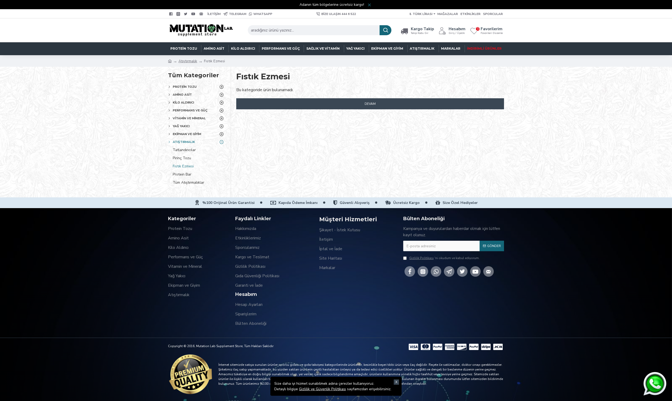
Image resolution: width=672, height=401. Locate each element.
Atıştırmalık (187, 61)
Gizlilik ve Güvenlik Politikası (322, 389)
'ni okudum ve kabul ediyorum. (444, 258)
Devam (370, 104)
